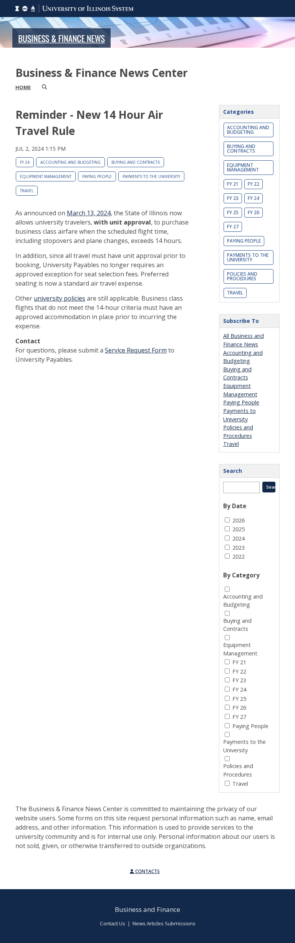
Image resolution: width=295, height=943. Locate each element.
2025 (238, 529)
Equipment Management (45, 176)
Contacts (147, 871)
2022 (238, 556)
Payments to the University (151, 176)
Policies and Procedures (242, 276)
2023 (238, 547)
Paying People (97, 176)
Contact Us (112, 923)
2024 (238, 538)
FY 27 (233, 226)
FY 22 (253, 184)
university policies (59, 298)
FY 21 (233, 184)
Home (23, 87)
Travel (26, 190)
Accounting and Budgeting (70, 162)
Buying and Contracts (135, 162)
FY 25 (233, 212)
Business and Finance (147, 909)
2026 (238, 520)
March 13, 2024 (89, 213)
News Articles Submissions (164, 923)
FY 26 (253, 212)
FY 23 (233, 198)
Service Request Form (136, 350)
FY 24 (25, 162)
